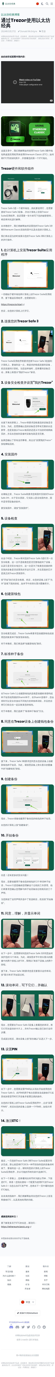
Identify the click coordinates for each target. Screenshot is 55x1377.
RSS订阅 (45, 1284)
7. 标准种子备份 (12, 654)
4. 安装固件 (9, 454)
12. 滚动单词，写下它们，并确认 (24, 985)
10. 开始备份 (10, 835)
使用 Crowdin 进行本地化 (27, 1339)
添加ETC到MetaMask (29, 1313)
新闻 (46, 1271)
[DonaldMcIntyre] (3, 1245)
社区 (27, 1276)
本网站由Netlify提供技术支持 (27, 1335)
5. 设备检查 (9, 518)
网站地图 (46, 1288)
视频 (9, 1284)
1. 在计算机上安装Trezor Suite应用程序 (26, 252)
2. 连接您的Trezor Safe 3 (19, 321)
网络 (27, 1280)
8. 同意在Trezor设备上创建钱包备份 (27, 721)
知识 (9, 1280)
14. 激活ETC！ (11, 1121)
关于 (46, 1280)
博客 (46, 1276)
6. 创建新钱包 (11, 594)
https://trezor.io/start (11, 304)
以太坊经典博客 (10, 14)
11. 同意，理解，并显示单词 (20, 913)
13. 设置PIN (9, 1049)
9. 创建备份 (9, 779)
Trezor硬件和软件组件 (17, 168)
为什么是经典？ (9, 1276)
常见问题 (9, 1271)
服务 (27, 1271)
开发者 (27, 1288)
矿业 (27, 1284)
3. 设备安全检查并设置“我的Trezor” (27, 382)
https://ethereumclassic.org (15, 1226)
